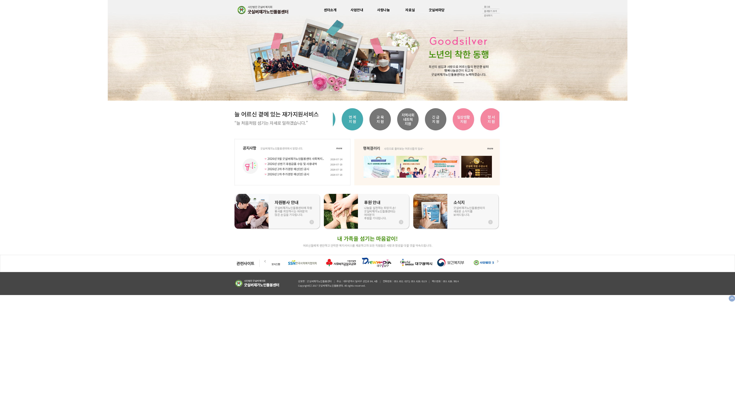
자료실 (410, 9)
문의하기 (488, 15)
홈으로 (487, 6)
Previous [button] (221, 50)
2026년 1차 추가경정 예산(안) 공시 (304, 174)
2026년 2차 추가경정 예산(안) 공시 (304, 169)
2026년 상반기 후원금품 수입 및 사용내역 (304, 164)
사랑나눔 (383, 9)
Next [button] (514, 50)
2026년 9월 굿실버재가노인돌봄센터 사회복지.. (304, 159)
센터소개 (330, 9)
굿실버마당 (437, 9)
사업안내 (356, 9)
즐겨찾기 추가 (490, 11)
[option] (367, 50)
